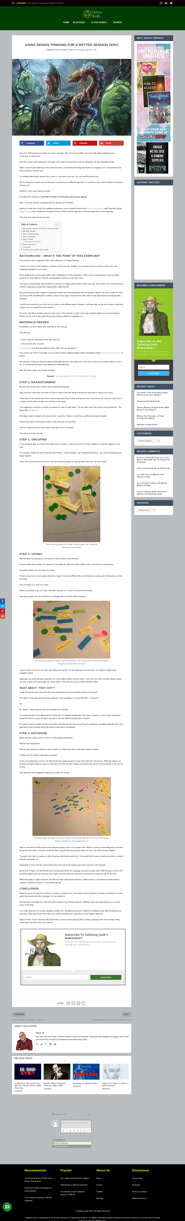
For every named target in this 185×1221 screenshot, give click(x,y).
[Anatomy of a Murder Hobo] (86, 1072)
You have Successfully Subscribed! (36, 250)
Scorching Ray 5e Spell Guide (157, 468)
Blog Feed (79, 22)
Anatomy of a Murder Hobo (85, 1083)
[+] (88, 1130)
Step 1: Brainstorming (31, 234)
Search (117, 22)
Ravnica (35, 410)
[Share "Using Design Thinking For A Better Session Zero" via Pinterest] (78, 1003)
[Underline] (70, 1130)
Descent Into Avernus (95, 208)
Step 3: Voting (28, 239)
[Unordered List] (81, 1130)
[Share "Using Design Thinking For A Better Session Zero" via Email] (83, 1003)
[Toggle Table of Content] (56, 225)
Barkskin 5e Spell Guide (147, 424)
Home (66, 22)
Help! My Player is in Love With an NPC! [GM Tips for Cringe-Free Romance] (153, 459)
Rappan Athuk (25, 211)
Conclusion (27, 247)
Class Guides (99, 22)
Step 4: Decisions (29, 244)
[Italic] (67, 1130)
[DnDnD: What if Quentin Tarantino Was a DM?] (57, 1072)
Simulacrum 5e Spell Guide (148, 401)
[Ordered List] (77, 1130)
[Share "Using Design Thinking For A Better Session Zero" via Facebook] (68, 1003)
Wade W (58, 50)
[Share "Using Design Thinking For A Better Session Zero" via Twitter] (73, 1003)
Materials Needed (29, 231)
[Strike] (74, 1130)
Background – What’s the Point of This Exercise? (41, 229)
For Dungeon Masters (83, 50)
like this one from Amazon (111, 353)
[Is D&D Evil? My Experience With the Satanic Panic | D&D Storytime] (27, 1072)
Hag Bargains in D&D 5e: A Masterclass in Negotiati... (48, 3)
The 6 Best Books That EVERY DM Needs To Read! (75, 376)
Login (88, 1114)
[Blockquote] (84, 1130)
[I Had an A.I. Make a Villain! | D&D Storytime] (115, 1072)
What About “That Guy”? (33, 241)
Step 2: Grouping (29, 237)
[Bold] (63, 1130)
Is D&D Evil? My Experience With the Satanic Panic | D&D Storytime (27, 1085)
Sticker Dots (26, 348)
